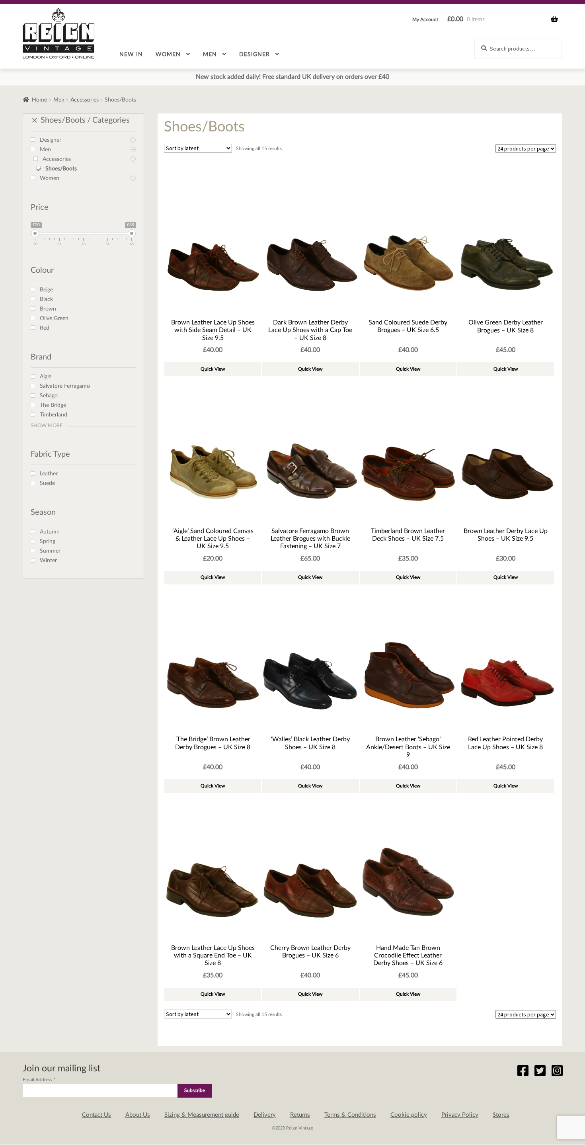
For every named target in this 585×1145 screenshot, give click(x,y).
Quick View (213, 369)
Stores (501, 1115)
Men (210, 54)
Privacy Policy (459, 1115)
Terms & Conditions (350, 1115)
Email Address (39, 1079)
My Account (425, 19)
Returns (300, 1115)
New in (131, 54)
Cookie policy (408, 1115)
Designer (254, 54)
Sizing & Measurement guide (201, 1115)
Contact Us (96, 1115)
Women (168, 54)
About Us (137, 1115)
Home (39, 100)
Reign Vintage (58, 33)
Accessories (84, 100)
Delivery (265, 1115)
